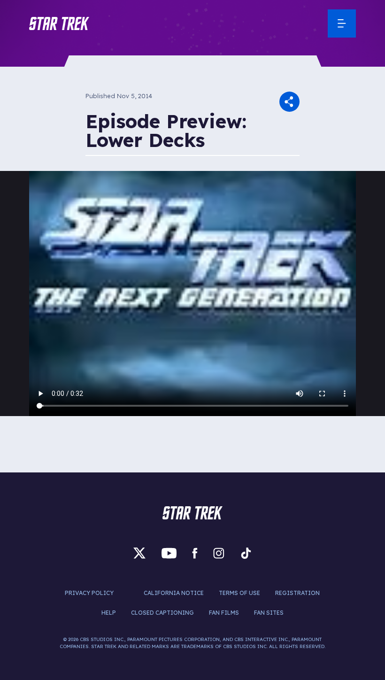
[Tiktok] (246, 553)
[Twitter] (139, 553)
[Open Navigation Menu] (342, 23)
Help (108, 612)
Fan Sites (269, 612)
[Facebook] (195, 553)
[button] (59, 23)
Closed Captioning (162, 612)
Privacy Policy (89, 592)
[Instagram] (219, 553)
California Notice (174, 592)
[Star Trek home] (192, 512)
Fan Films (224, 612)
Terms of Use (239, 592)
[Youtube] (169, 553)
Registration (297, 592)
